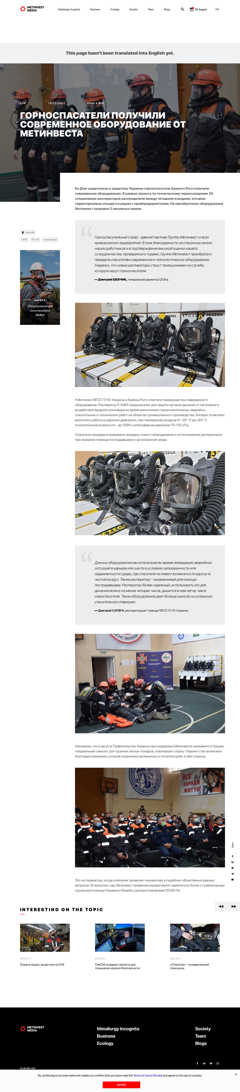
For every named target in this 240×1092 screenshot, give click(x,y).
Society (134, 9)
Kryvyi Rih (29, 232)
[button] (221, 906)
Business (95, 9)
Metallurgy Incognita (69, 9)
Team (151, 9)
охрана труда (50, 239)
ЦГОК (24, 239)
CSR (23, 103)
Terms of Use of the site (147, 1075)
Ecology (115, 9)
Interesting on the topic (62, 909)
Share (232, 845)
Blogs (167, 9)
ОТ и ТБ (35, 239)
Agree (121, 1085)
